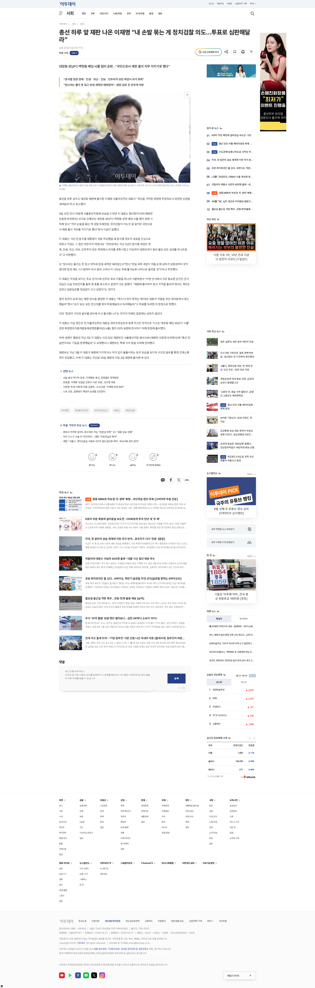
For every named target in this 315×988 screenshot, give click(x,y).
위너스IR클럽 (168, 863)
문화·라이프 (64, 863)
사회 (70, 13)
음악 (61, 885)
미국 (163, 816)
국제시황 (62, 849)
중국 (163, 822)
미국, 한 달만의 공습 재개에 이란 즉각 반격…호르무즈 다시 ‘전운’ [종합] (125, 538)
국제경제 (165, 805)
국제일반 (165, 811)
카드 (81, 827)
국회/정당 (189, 811)
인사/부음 (140, 13)
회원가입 (220, 3)
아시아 (164, 827)
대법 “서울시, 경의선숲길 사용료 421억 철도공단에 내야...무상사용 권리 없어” (101, 441)
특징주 (219, 618)
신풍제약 (216, 724)
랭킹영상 (103, 874)
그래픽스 (83, 879)
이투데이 (63, 24)
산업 (123, 800)
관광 (61, 868)
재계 (122, 805)
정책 (102, 816)
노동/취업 (117, 13)
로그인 (211, 3)
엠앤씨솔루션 (218, 689)
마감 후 (233, 827)
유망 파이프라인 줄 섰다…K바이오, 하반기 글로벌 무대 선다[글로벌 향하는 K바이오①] (133, 578)
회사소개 (82, 921)
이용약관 (95, 921)
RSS (252, 3)
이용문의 (162, 921)
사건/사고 (104, 13)
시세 (61, 816)
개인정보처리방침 (112, 921)
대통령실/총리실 (192, 805)
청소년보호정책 (132, 921)
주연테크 (216, 706)
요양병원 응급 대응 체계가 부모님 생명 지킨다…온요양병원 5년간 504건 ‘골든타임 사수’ (236, 434)
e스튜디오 (104, 868)
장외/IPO (63, 822)
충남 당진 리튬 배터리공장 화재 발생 (233, 143)
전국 (129, 13)
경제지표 (144, 811)
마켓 (61, 800)
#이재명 (65, 410)
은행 (81, 811)
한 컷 (82, 885)
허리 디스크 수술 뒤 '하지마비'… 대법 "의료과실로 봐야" (90, 436)
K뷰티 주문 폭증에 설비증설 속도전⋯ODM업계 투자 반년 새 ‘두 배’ (122, 519)
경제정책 (144, 805)
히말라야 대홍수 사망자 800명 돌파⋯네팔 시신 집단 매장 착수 (120, 558)
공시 (61, 805)
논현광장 (233, 811)
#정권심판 (130, 410)
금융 (82, 800)
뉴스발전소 (84, 863)
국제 (164, 800)
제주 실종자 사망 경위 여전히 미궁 (236, 341)
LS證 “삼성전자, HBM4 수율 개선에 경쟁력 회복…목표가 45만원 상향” (247, 176)
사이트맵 (223, 921)
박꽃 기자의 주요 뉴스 (75, 425)
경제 (143, 800)
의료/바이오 (125, 838)
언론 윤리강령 (100, 949)
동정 (151, 13)
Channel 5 (147, 863)
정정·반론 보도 (177, 921)
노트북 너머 (234, 838)
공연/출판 (63, 890)
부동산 (103, 800)
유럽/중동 (166, 833)
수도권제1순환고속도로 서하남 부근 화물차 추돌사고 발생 (243, 151)
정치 (187, 800)
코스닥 (244, 682)
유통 (122, 833)
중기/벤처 (125, 843)
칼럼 (231, 833)
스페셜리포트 (126, 863)
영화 (61, 879)
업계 (102, 811)
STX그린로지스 (220, 715)
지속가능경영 (208, 863)
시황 (61, 811)
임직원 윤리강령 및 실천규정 (133, 949)
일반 (160, 13)
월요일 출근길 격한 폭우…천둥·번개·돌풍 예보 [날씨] (114, 598)
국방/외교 (189, 816)
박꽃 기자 (63, 53)
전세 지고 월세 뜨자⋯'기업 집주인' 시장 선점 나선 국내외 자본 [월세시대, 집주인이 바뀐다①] (137, 638)
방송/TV (62, 874)
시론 (231, 816)
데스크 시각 (234, 822)
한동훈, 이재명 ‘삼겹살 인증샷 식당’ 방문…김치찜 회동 (89, 382)
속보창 (229, 3)
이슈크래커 (84, 868)
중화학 (123, 822)
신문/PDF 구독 (241, 3)
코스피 (219, 682)
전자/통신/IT (126, 811)
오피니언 (234, 800)
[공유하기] (227, 52)
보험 (81, 816)
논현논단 (233, 805)
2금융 (82, 822)
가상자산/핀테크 (86, 833)
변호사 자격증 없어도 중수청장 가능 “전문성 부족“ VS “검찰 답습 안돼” (98, 432)
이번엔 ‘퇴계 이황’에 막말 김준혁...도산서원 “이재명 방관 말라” (93, 386)
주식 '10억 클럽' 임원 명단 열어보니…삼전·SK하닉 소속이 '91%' (121, 618)
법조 (84, 13)
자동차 (123, 816)
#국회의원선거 (101, 410)
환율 (61, 843)
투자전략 (244, 618)
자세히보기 (94, 425)
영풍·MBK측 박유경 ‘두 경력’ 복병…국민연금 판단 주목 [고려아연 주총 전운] (132, 499)
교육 (93, 13)
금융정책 (83, 805)
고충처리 (149, 921)
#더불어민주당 (81, 410)
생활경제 (144, 816)
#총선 (116, 410)
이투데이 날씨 (188, 863)
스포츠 (61, 895)
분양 (102, 822)
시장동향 (103, 805)
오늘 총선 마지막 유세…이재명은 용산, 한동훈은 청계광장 (91, 377)
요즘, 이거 (84, 874)
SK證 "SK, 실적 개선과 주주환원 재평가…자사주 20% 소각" (241, 201)
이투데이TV (105, 863)
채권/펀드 (63, 838)
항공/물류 (125, 827)
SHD (215, 698)
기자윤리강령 (113, 949)
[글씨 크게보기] (251, 52)
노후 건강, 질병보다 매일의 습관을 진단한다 (84, 391)
